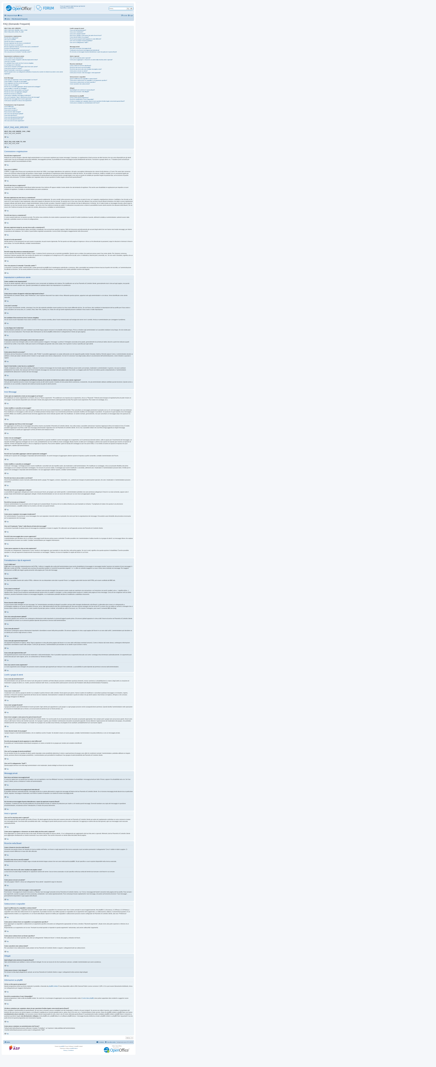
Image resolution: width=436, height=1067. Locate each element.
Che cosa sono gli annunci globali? (13, 113)
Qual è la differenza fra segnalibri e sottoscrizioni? (83, 78)
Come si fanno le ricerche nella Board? (80, 65)
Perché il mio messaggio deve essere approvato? (18, 99)
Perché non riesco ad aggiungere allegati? (15, 92)
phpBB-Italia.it (74, 1048)
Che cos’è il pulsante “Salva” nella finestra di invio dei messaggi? (22, 97)
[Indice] (32, 8)
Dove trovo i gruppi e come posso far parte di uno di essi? (86, 35)
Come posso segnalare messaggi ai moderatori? (17, 95)
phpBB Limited (53, 986)
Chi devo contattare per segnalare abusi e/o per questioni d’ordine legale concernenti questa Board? (97, 101)
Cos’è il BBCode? (9, 106)
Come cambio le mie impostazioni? (13, 58)
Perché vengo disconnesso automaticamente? (17, 50)
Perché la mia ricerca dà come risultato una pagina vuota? (86, 69)
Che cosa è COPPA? (10, 39)
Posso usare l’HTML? (10, 108)
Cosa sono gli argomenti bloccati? (13, 119)
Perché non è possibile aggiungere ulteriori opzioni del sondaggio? (22, 86)
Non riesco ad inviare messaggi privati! (80, 48)
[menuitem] (20, 15)
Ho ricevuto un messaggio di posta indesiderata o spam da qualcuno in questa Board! (93, 52)
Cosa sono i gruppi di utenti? (77, 33)
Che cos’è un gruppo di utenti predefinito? (81, 40)
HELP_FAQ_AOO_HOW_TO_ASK (14, 32)
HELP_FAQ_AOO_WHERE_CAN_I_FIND (15, 30)
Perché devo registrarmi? (11, 38)
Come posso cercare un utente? (79, 71)
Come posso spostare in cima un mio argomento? (18, 100)
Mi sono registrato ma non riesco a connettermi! (17, 43)
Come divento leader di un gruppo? (79, 37)
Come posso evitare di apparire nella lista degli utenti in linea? (21, 59)
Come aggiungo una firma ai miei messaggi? (16, 83)
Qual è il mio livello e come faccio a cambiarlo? (17, 70)
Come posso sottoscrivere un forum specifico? (83, 82)
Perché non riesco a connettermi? (13, 45)
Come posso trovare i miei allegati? (79, 91)
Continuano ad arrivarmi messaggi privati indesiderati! (84, 50)
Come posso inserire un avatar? (13, 68)
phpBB (62, 1046)
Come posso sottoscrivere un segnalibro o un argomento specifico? (88, 80)
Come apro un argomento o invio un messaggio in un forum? (20, 79)
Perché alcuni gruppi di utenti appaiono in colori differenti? (85, 39)
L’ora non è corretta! (9, 61)
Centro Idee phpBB (88, 998)
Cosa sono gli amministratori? (78, 30)
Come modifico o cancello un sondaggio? (15, 88)
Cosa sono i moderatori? (76, 32)
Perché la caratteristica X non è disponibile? (82, 99)
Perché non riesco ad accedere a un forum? (16, 90)
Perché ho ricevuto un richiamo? (13, 93)
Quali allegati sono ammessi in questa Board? (82, 90)
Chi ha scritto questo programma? (79, 97)
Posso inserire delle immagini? (12, 111)
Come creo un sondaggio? (11, 85)
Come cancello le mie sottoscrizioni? (80, 84)
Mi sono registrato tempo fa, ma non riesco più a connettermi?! (21, 46)
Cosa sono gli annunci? (10, 115)
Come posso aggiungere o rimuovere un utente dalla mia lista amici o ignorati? (91, 59)
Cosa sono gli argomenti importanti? (14, 117)
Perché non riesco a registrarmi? (13, 41)
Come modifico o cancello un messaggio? (15, 81)
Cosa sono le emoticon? (11, 110)
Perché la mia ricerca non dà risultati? (80, 67)
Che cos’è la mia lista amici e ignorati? (80, 58)
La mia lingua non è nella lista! (12, 65)
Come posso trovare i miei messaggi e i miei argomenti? (85, 72)
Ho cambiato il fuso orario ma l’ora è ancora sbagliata (18, 63)
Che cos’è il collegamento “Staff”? (79, 42)
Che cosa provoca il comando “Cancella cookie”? (17, 52)
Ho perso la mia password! (11, 48)
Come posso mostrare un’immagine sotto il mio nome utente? (21, 66)
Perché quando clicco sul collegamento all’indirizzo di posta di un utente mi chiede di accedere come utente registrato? (33, 72)
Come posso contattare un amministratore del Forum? (85, 103)
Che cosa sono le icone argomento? (14, 120)
